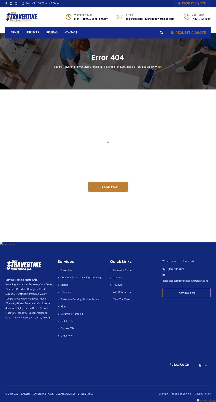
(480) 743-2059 (201, 18)
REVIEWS (52, 32)
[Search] (161, 33)
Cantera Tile (67, 328)
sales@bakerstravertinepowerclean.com (150, 18)
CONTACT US (187, 292)
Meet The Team (121, 299)
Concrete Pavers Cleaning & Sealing (81, 277)
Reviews (117, 284)
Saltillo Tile (67, 321)
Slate (63, 306)
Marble (64, 284)
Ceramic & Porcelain (72, 313)
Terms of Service (181, 393)
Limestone (67, 335)
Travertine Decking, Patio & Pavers (80, 299)
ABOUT (14, 32)
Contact (117, 277)
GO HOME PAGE (108, 187)
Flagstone (66, 292)
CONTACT (71, 32)
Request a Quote (122, 270)
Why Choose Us (122, 292)
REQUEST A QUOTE (194, 3)
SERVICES (33, 32)
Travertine (66, 270)
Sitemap (163, 393)
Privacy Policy (203, 393)
